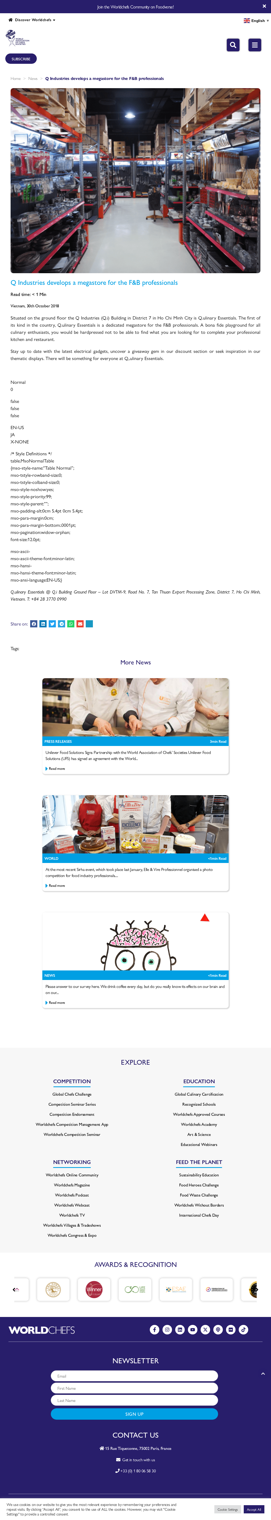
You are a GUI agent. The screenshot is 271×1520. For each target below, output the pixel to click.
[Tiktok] (243, 1329)
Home (16, 78)
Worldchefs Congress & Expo (72, 1235)
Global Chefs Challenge (72, 1094)
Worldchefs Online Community (72, 1175)
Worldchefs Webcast (71, 1205)
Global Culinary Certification (199, 1094)
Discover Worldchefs (32, 19)
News (33, 78)
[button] (33, 623)
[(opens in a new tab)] (35, 1289)
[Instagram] (167, 1329)
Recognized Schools (199, 1104)
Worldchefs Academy (199, 1124)
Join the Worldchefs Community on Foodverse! (135, 6)
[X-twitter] (205, 1329)
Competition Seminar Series (72, 1104)
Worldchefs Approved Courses (199, 1114)
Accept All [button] (254, 1509)
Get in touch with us (137, 1459)
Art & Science (199, 1134)
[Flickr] (231, 1329)
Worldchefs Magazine (72, 1185)
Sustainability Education (199, 1175)
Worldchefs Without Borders (199, 1205)
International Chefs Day (199, 1215)
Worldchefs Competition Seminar (72, 1134)
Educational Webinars (199, 1144)
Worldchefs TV (72, 1215)
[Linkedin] (180, 1329)
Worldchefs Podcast (72, 1195)
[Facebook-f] (154, 1329)
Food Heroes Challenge (199, 1185)
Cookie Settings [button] (228, 1509)
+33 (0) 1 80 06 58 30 (138, 1471)
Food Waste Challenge (199, 1195)
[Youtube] (192, 1329)
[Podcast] (218, 1329)
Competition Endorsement (71, 1114)
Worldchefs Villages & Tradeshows (72, 1225)
